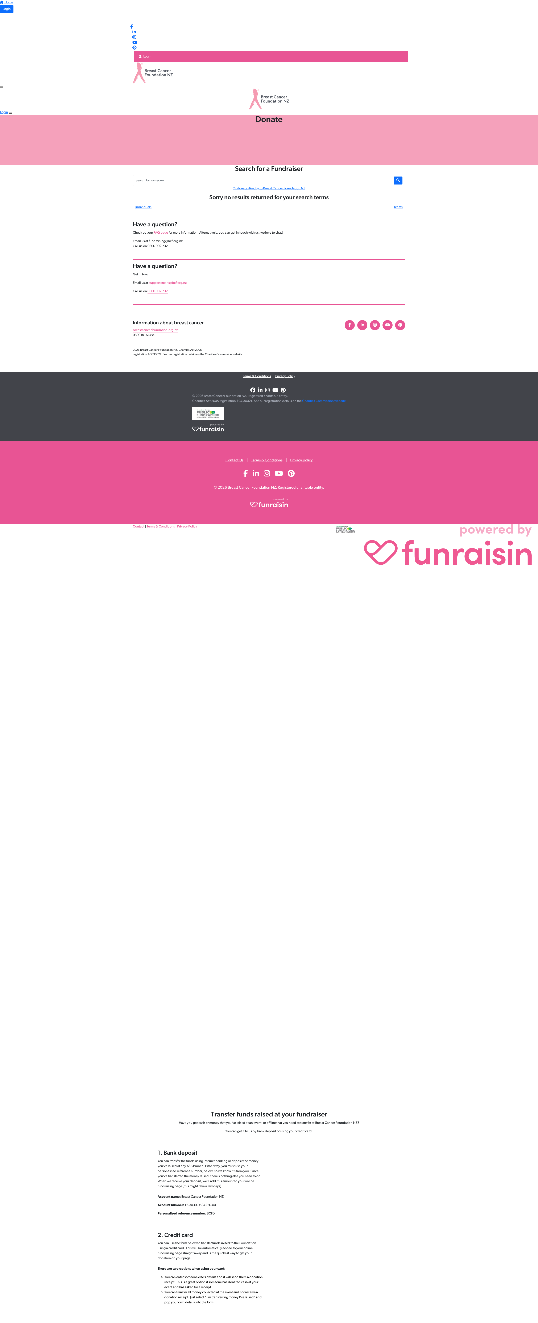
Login (7, 9)
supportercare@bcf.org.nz (168, 283)
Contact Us (234, 460)
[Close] (10, 113)
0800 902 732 (158, 291)
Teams (398, 207)
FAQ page (161, 232)
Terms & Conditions (257, 376)
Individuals (143, 207)
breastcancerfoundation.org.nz (155, 330)
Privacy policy (301, 460)
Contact (138, 526)
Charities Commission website (324, 401)
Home (8, 2)
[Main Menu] (1, 87)
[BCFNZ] (142, 18)
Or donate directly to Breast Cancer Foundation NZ (269, 188)
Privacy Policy (285, 376)
